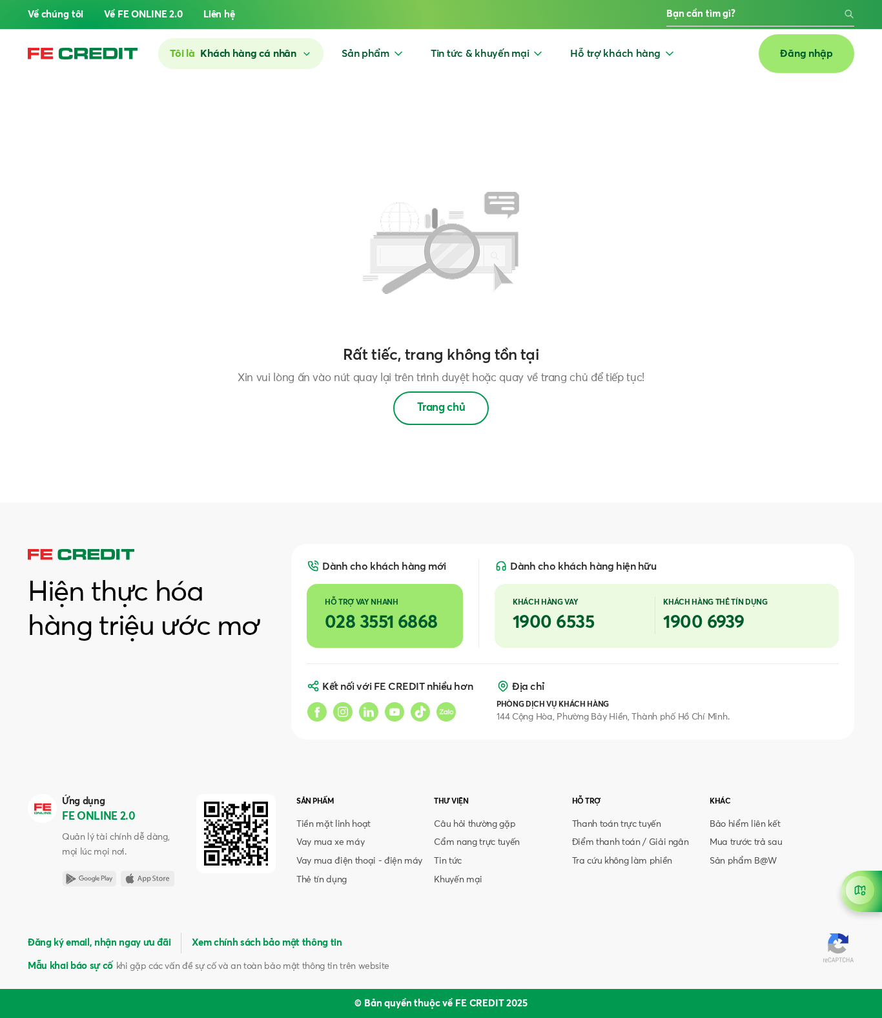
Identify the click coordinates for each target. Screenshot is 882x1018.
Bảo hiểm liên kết (745, 824)
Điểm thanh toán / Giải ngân (630, 842)
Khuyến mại (458, 879)
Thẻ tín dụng (321, 879)
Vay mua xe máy (330, 842)
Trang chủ (441, 407)
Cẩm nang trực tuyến (477, 842)
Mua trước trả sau (746, 842)
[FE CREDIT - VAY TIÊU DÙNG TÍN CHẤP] (83, 53)
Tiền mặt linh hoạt (333, 824)
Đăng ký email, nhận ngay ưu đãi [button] (99, 943)
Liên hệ (219, 14)
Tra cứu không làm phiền (622, 861)
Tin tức (448, 861)
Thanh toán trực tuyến (616, 824)
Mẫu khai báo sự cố (70, 966)
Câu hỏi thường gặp (474, 824)
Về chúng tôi (55, 14)
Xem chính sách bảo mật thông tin (267, 943)
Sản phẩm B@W (743, 861)
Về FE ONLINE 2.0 (143, 14)
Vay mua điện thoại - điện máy (359, 861)
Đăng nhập (806, 53)
